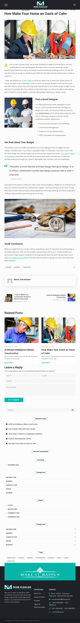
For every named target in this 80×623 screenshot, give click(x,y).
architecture (11, 557)
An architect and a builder (18, 258)
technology (26, 267)
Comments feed (14, 513)
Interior (9, 493)
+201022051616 (57, 612)
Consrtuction (11, 485)
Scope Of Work (39, 597)
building (8, 267)
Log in (10, 505)
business (17, 267)
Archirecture (11, 477)
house (66, 557)
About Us (37, 593)
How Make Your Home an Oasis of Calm (22, 443)
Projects (37, 601)
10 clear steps (27, 80)
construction (40, 557)
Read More (8, 363)
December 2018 (13, 465)
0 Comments (36, 10)
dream (59, 557)
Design (9, 339)
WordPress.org (14, 517)
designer (51, 557)
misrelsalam (25, 10)
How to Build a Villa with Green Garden (21, 429)
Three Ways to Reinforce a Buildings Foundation (25, 434)
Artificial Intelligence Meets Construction (23, 424)
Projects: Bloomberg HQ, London (19, 439)
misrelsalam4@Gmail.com (61, 599)
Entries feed (12, 509)
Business (9, 481)
